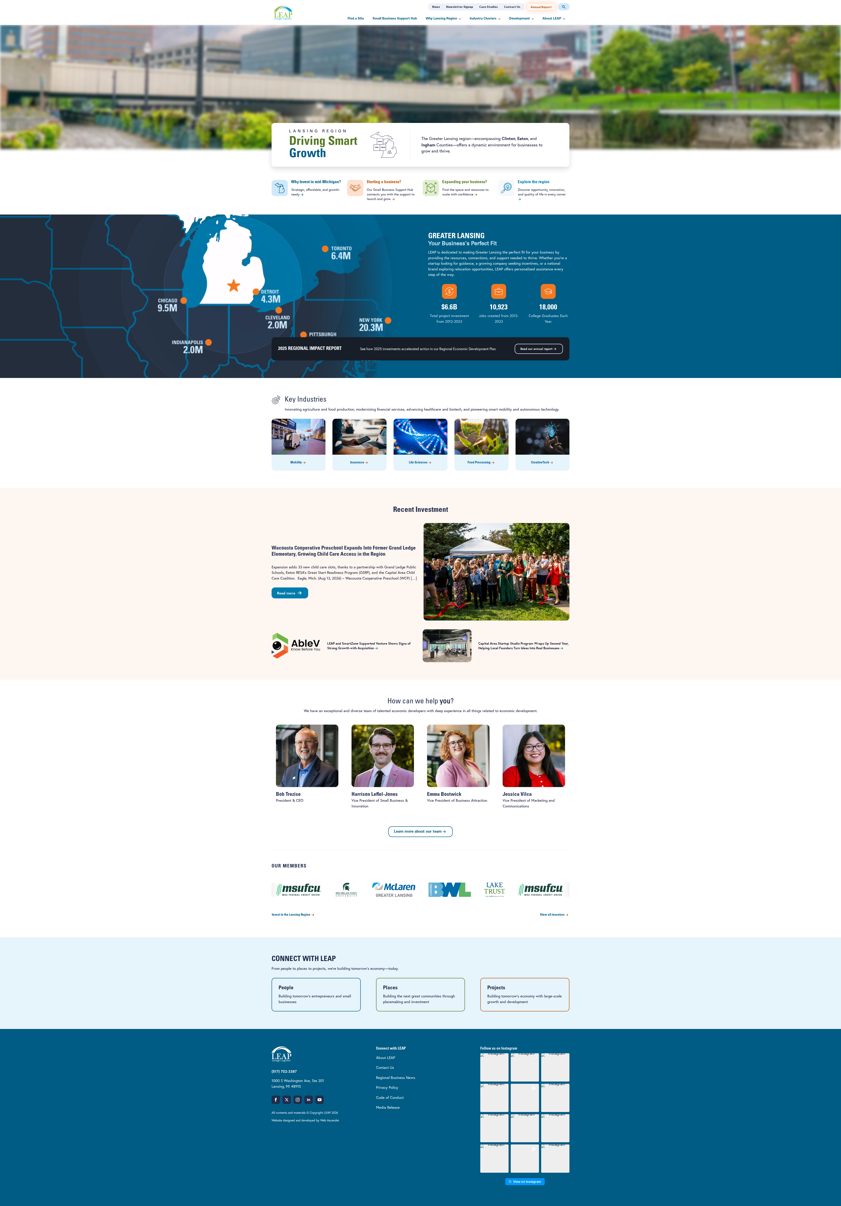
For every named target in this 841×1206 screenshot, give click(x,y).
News (436, 7)
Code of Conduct (390, 1097)
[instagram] (297, 1100)
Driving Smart (323, 142)
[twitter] (287, 1100)
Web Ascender (329, 1120)
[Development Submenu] (534, 19)
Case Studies (488, 7)
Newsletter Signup (459, 7)
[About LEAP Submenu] (565, 19)
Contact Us (512, 7)
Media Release (388, 1107)
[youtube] (319, 1100)
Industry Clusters (483, 18)
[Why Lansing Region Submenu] (461, 19)
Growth (307, 154)
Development (519, 18)
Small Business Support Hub (395, 18)
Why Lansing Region (441, 18)
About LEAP (551, 18)
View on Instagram (527, 1181)
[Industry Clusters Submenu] (500, 19)
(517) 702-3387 (284, 1071)
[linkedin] (308, 1100)
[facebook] (276, 1100)
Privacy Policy (387, 1087)
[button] (494, 1067)
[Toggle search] (563, 6)
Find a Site (356, 18)
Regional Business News (395, 1077)
